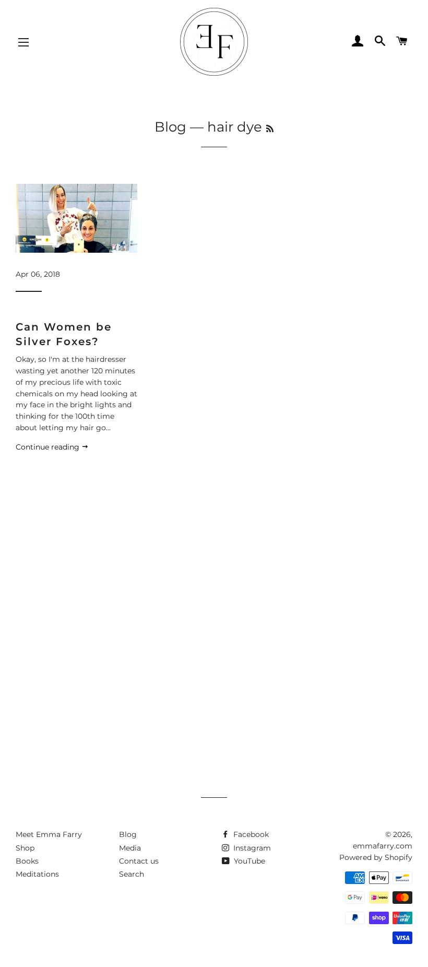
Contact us (139, 861)
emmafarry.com (382, 846)
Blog (170, 127)
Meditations (37, 874)
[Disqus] (214, 610)
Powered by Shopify (375, 857)
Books (27, 861)
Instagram (251, 848)
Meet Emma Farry (49, 834)
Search (131, 874)
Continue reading (48, 447)
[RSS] (270, 129)
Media (130, 848)
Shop (25, 848)
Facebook (250, 834)
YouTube (248, 861)
